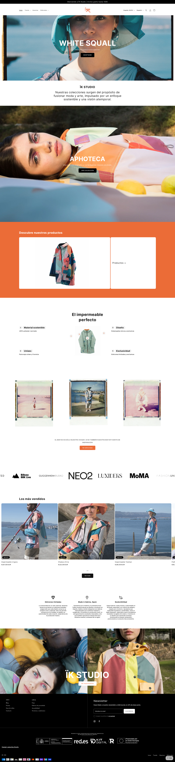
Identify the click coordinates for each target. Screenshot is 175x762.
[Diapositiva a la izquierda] (83, 571)
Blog (7, 703)
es (2, 755)
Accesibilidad (36, 708)
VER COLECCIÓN (87, 170)
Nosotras (162, 755)
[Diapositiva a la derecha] (92, 571)
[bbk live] (121, 475)
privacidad (112, 716)
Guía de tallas (10, 708)
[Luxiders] (33, 476)
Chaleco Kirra (63, 562)
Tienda (155, 755)
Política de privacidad (38, 705)
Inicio (149, 755)
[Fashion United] (92, 476)
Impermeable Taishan (123, 562)
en (5, 755)
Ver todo (88, 575)
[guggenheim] (151, 476)
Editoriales (170, 755)
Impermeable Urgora (9, 562)
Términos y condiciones (38, 710)
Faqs (33, 703)
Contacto (8, 710)
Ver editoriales (87, 448)
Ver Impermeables (87, 683)
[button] (28, 10)
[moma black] (62, 475)
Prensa (8, 705)
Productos (118, 263)
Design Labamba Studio (10, 747)
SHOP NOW (87, 55)
